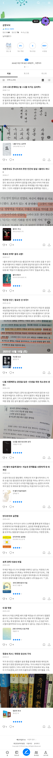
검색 (38, 3)
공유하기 (49, 160)
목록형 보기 (49, 80)
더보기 (43, 3)
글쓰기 (26, 752)
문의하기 (37, 743)
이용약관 (29, 743)
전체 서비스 (49, 3)
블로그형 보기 (43, 80)
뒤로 (4, 3)
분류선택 (4, 80)
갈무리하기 (44, 160)
